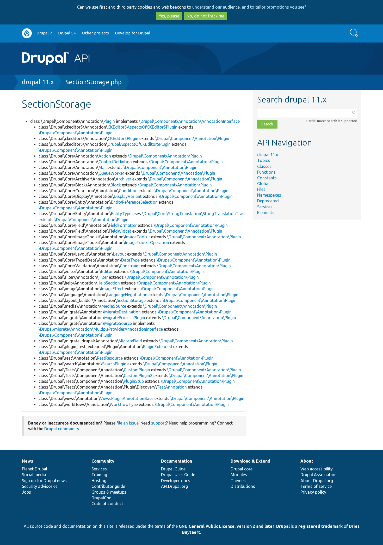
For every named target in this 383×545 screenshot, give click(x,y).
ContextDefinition (115, 161)
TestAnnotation (172, 387)
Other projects (95, 33)
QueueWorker (111, 173)
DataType (130, 260)
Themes (238, 480)
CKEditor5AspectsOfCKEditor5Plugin (142, 127)
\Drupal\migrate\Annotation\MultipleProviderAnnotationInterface (101, 329)
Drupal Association (318, 474)
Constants (267, 177)
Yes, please (169, 16)
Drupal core (241, 469)
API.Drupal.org (174, 486)
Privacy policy (313, 492)
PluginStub (134, 381)
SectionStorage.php (93, 82)
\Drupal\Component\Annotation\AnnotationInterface (189, 121)
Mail (102, 167)
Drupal (283, 526)
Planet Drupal (34, 469)
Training (99, 474)
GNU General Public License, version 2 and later (226, 526)
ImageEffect (112, 288)
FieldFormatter (123, 225)
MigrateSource (118, 323)
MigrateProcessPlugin (124, 317)
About (306, 461)
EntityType (121, 213)
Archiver (123, 179)
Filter (103, 277)
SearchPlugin (114, 363)
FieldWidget (120, 231)
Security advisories (40, 486)
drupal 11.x (38, 82)
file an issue (127, 423)
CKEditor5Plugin (123, 138)
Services (265, 206)
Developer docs (175, 480)
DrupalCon (101, 497)
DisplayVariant (128, 196)
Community (102, 461)
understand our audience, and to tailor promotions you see (248, 7)
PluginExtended (157, 346)
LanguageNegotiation (127, 294)
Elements (265, 212)
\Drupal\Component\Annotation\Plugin (76, 132)
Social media (34, 474)
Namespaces (269, 195)
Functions (266, 172)
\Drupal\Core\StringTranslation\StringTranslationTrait (193, 213)
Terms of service (316, 486)
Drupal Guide (173, 469)
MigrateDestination (122, 312)
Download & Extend (250, 461)
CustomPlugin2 (138, 375)
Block (115, 185)
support (158, 423)
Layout (119, 254)
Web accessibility (316, 469)
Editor (107, 271)
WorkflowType (124, 404)
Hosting (98, 480)
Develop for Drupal (132, 33)
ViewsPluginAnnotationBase (126, 398)
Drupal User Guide (178, 474)
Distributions (243, 486)
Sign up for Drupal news (44, 480)
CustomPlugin (137, 369)
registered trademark (320, 526)
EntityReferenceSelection (134, 202)
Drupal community (61, 428)
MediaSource (113, 306)
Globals (264, 183)
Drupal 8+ (67, 33)
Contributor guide (108, 486)
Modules (239, 474)
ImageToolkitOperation (147, 242)
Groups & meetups (108, 492)
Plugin (109, 121)
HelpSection (108, 283)
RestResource (110, 358)
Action (104, 156)
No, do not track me (205, 16)
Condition (128, 190)
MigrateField (130, 340)
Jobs (26, 492)
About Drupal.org (316, 480)
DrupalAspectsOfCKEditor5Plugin (139, 144)
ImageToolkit (137, 236)
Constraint (130, 265)
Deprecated (268, 200)
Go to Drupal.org (27, 33)
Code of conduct (107, 503)
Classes (264, 166)
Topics (263, 160)
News (27, 461)
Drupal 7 (44, 33)
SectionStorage (131, 300)
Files (261, 189)
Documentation (176, 461)
